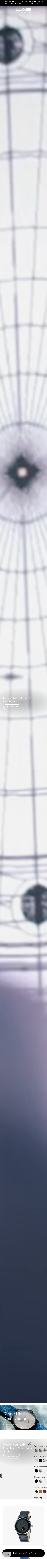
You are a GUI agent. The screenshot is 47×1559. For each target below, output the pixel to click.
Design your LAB (12, 706)
